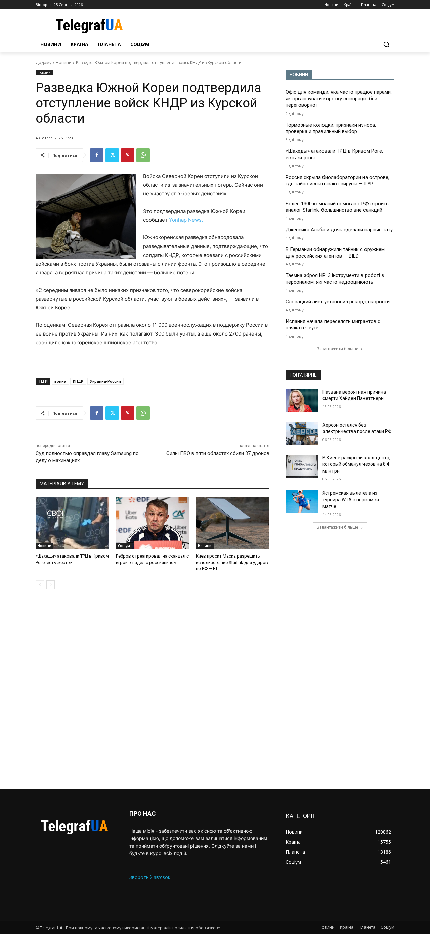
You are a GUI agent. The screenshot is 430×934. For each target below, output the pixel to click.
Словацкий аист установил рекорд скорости (338, 302)
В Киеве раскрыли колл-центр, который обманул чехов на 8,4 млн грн (356, 464)
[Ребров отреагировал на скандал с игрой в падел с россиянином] (152, 523)
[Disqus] (152, 689)
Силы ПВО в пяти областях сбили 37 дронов (217, 453)
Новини (64, 62)
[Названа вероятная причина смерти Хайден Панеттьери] (302, 400)
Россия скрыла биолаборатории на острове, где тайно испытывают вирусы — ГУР (337, 180)
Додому (43, 62)
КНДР (78, 381)
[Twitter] (112, 155)
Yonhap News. (186, 220)
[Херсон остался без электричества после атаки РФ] (302, 433)
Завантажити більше (337, 349)
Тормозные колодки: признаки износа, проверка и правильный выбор (331, 128)
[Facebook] (96, 155)
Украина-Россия (105, 381)
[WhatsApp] (143, 155)
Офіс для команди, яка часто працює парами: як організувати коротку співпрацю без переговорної (339, 98)
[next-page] (50, 584)
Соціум (124, 545)
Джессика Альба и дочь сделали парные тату (339, 230)
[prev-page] (40, 584)
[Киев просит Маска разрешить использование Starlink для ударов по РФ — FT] (232, 523)
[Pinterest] (127, 155)
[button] (386, 44)
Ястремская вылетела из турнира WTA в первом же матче (351, 499)
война (60, 381)
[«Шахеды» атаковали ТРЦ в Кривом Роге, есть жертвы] (72, 523)
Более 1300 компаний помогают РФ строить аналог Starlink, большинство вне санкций (337, 207)
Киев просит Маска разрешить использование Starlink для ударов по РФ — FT (232, 562)
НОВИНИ (299, 74)
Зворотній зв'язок (149, 877)
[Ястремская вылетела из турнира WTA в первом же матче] (302, 501)
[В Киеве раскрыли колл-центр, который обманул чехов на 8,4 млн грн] (302, 466)
